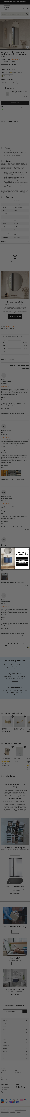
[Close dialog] (28, 549)
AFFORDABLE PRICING (22, 564)
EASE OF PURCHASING (22, 560)
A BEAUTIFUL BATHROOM (22, 562)
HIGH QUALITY (22, 558)
